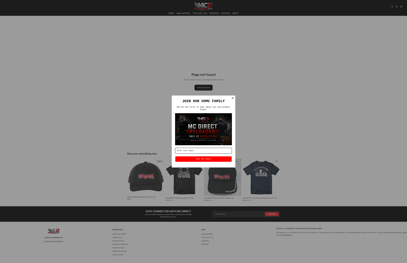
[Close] (232, 98)
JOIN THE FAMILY (203, 159)
